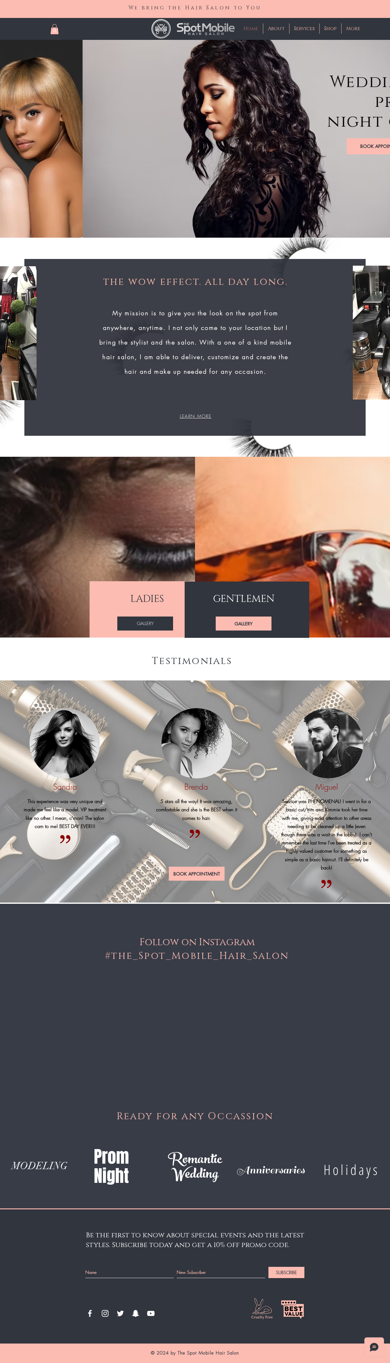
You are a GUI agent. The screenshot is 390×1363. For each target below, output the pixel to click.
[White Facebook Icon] (89, 1313)
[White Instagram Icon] (105, 1313)
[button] (54, 29)
